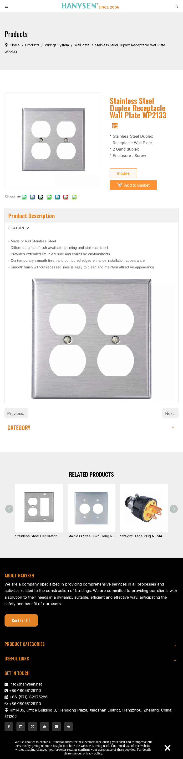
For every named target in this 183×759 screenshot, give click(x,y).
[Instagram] (56, 726)
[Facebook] (9, 726)
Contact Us (21, 620)
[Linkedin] (20, 726)
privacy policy (92, 753)
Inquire (123, 173)
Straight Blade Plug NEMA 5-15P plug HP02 (144, 536)
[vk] (68, 726)
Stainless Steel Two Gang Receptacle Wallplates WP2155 (91, 536)
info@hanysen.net (26, 684)
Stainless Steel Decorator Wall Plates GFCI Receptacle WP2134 (39, 536)
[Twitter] (32, 726)
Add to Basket (137, 185)
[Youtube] (44, 726)
